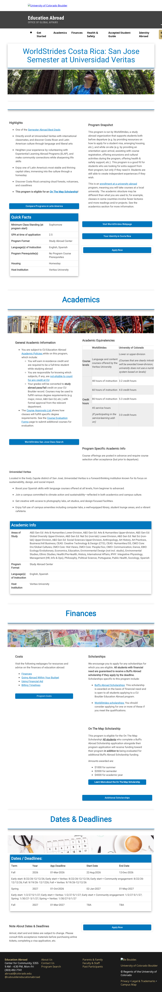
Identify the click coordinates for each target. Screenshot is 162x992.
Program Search (51, 966)
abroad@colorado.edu (18, 973)
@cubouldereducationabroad (22, 977)
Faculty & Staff (91, 963)
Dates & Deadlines (81, 819)
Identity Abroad (144, 34)
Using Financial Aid (32, 681)
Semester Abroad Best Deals (44, 130)
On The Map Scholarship (64, 192)
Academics (60, 32)
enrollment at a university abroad (118, 184)
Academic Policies (32, 353)
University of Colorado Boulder (139, 965)
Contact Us (47, 963)
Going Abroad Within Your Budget (40, 678)
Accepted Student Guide (119, 34)
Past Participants (93, 966)
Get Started (41, 34)
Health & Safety (92, 34)
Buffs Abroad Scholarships (110, 685)
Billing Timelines (31, 685)
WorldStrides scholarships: (110, 703)
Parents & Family (93, 959)
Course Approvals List (39, 410)
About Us (46, 959)
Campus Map (129, 984)
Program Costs (44, 696)
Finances (77, 32)
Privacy (125, 981)
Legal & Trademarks (143, 981)
